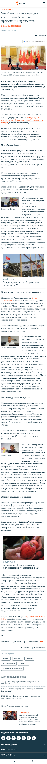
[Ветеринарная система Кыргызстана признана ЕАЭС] (23, 265)
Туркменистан (24, 713)
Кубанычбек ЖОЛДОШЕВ (11, 26)
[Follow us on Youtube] (3, 738)
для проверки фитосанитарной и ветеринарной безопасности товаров (22, 120)
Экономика (7, 9)
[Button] (40, 35)
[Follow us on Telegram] (19, 738)
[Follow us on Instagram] (8, 738)
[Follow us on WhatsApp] (24, 738)
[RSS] (34, 738)
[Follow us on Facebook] (13, 738)
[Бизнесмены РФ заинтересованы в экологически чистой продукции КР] (23, 548)
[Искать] (32, 761)
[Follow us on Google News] (29, 738)
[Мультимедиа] (14, 761)
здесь (40, 642)
